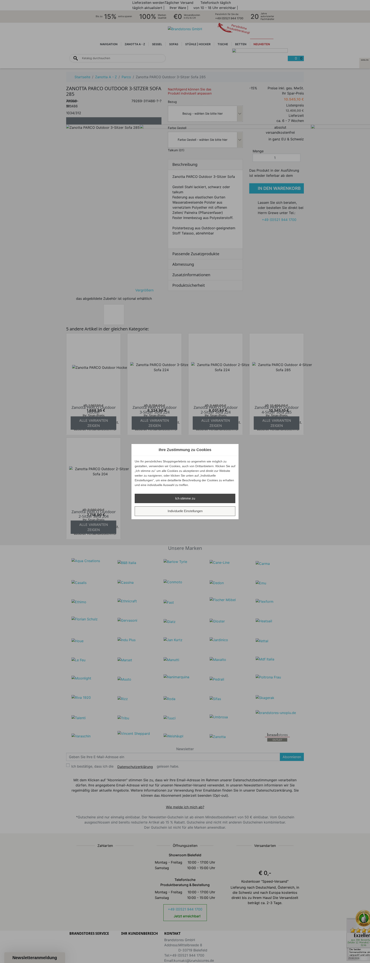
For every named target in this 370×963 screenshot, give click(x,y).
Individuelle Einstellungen (185, 511)
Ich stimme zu (185, 498)
